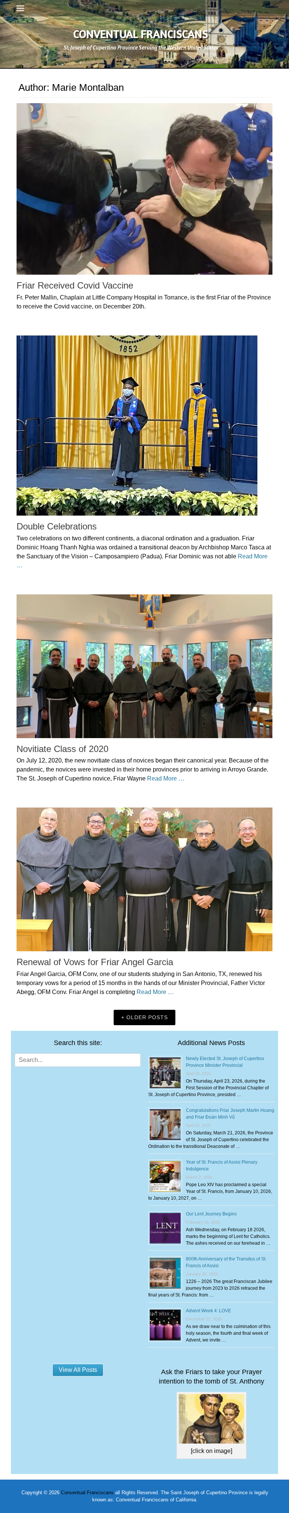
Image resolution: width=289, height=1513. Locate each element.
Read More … (165, 778)
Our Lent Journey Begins (211, 1214)
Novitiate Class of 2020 (62, 749)
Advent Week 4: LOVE (208, 1310)
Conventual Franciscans (140, 34)
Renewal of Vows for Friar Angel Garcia (95, 962)
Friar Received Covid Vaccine (75, 285)
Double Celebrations (57, 526)
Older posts (147, 1017)
